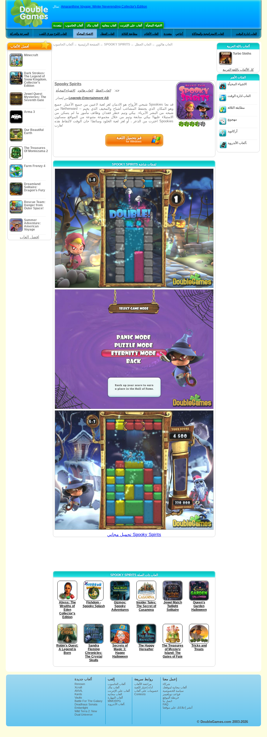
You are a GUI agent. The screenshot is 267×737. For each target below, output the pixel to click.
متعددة (57, 25)
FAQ (165, 704)
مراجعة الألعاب (142, 684)
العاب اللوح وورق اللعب (53, 33)
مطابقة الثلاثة (129, 33)
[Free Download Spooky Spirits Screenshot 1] (134, 228)
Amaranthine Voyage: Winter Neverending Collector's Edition (104, 6)
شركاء (166, 684)
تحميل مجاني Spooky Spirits (134, 534)
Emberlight (81, 707)
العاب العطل (107, 33)
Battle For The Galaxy (88, 701)
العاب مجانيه (109, 25)
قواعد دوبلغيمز (171, 694)
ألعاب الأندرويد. (237, 143)
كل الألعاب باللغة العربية (238, 70)
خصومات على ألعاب (146, 690)
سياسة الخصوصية (173, 690)
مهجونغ (232, 119)
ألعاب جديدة (83, 679)
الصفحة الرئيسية (88, 44)
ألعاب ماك (92, 25)
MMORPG (114, 701)
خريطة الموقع (171, 697)
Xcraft (78, 687)
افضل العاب (29, 237)
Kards (78, 694)
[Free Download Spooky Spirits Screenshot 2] (134, 349)
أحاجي (179, 33)
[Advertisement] (134, 63)
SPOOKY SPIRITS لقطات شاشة (134, 164)
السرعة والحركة (19, 33)
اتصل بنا (167, 701)
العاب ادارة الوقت (246, 33)
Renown (80, 684)
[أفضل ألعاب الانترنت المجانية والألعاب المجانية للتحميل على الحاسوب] (29, 14)
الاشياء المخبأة (154, 25)
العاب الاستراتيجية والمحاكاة (208, 33)
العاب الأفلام (151, 33)
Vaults (78, 697)
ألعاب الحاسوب (74, 25)
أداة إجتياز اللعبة (143, 687)
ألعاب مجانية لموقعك (175, 687)
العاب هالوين (164, 44)
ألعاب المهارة (115, 697)
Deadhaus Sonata (86, 704)
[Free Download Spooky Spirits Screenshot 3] (134, 470)
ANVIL (79, 690)
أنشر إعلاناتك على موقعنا (177, 707)
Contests (140, 694)
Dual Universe (84, 714)
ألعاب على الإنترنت (131, 25)
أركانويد (232, 131)
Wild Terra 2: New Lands (86, 713)
